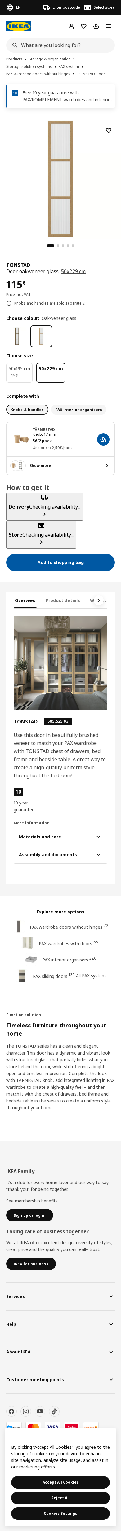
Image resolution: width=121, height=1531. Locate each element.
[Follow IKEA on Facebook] (11, 1411)
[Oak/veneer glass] (41, 336)
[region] (60, 177)
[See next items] (99, 600)
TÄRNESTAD (44, 429)
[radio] (27, 410)
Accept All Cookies (61, 1482)
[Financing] (14, 1427)
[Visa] (52, 1427)
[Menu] (108, 26)
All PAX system (91, 976)
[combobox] (58, 45)
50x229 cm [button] (73, 271)
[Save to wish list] (108, 130)
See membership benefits (32, 1201)
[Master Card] (33, 1427)
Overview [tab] (25, 600)
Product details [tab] (63, 600)
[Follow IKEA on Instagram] (25, 1411)
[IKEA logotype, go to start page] (18, 26)
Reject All (60, 1497)
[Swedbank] (91, 1427)
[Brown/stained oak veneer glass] (17, 336)
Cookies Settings (60, 1513)
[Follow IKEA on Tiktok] (54, 1411)
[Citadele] (71, 1427)
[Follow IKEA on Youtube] (40, 1411)
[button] (28, 800)
